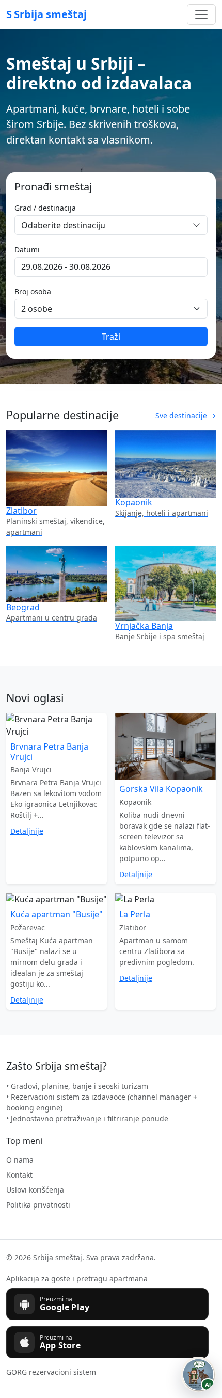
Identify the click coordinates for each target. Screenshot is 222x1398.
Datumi (27, 250)
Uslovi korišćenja (35, 1190)
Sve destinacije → (185, 415)
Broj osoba (32, 291)
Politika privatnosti (38, 1205)
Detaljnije (26, 831)
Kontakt (19, 1175)
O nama (20, 1160)
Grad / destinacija (45, 208)
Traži (111, 336)
